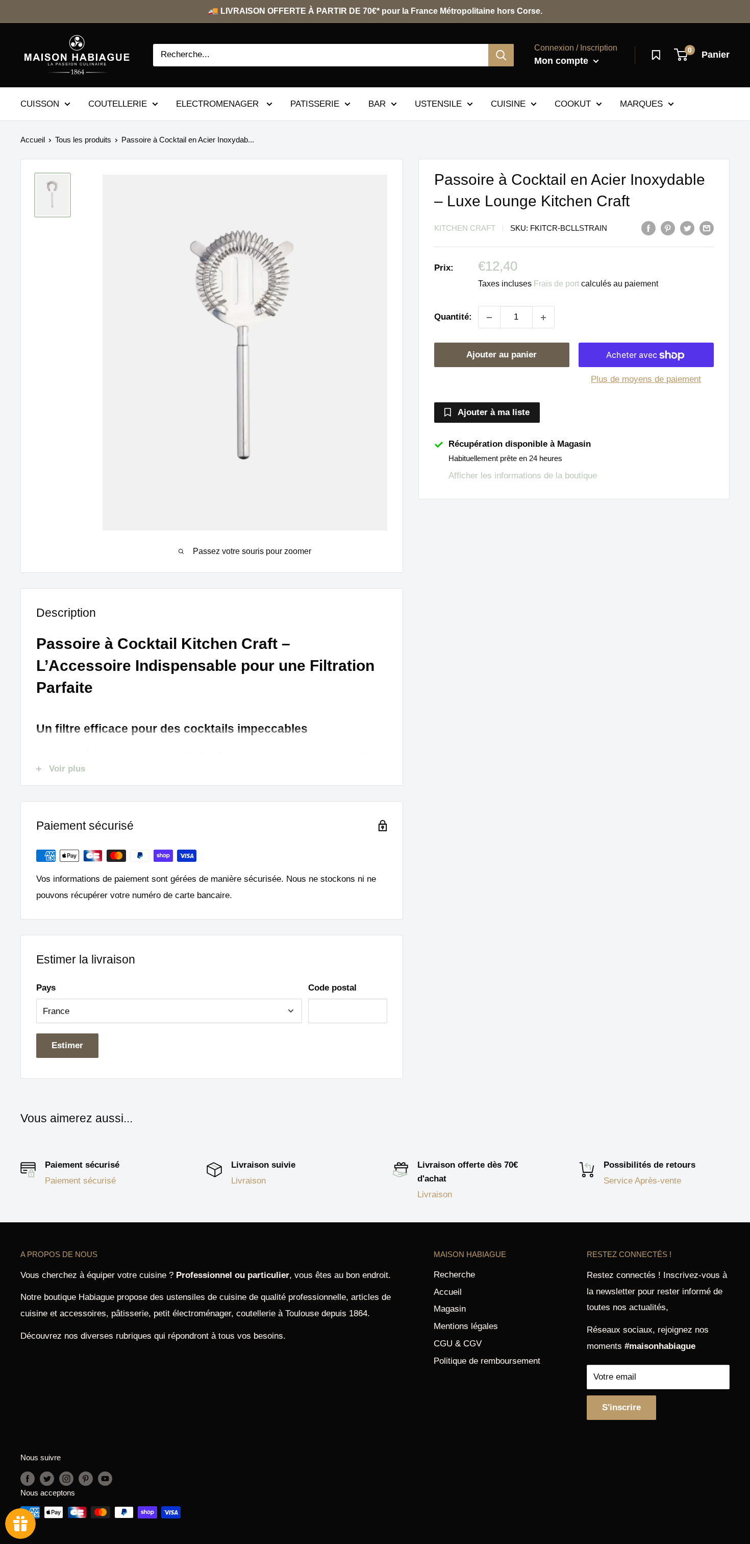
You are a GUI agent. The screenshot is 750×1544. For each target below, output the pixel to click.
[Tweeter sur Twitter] (687, 228)
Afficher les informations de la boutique (522, 475)
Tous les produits (83, 139)
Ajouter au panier (501, 355)
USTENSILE (438, 103)
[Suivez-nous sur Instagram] (66, 1478)
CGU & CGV (458, 1343)
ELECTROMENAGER (218, 103)
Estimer (67, 1045)
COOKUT (573, 103)
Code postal (332, 988)
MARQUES (641, 103)
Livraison (248, 1181)
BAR (377, 103)
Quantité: (453, 317)
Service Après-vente (642, 1181)
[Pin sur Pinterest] (668, 228)
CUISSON (39, 103)
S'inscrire (621, 1407)
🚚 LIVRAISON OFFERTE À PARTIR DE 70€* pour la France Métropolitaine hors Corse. (375, 11)
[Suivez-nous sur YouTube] (105, 1478)
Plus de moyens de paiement (646, 379)
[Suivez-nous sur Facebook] (27, 1478)
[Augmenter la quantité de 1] (543, 317)
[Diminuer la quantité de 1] (489, 317)
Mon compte (562, 61)
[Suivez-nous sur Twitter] (47, 1478)
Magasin (450, 1309)
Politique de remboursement (487, 1361)
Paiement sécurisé (80, 1181)
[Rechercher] (501, 55)
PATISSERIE (314, 103)
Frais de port (556, 284)
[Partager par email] (706, 228)
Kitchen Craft (464, 228)
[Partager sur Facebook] (648, 228)
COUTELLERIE (117, 103)
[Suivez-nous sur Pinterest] (86, 1478)
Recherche (454, 1275)
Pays (46, 988)
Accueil (32, 139)
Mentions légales (466, 1326)
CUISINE (508, 103)
